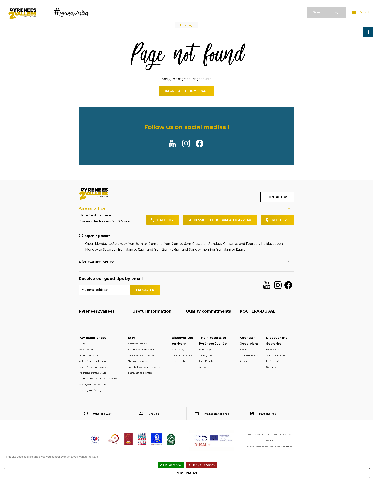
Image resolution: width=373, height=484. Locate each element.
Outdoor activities (89, 355)
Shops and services (138, 361)
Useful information (151, 311)
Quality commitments (208, 311)
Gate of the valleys (182, 355)
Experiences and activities (142, 349)
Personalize (187, 473)
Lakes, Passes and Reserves (93, 366)
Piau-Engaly (206, 361)
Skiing (82, 343)
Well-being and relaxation (93, 361)
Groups (153, 413)
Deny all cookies (203, 465)
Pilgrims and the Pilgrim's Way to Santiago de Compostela (98, 381)
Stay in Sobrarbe (275, 355)
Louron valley (179, 361)
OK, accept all (172, 465)
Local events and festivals (142, 355)
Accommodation (137, 343)
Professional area (216, 413)
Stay (131, 338)
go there (280, 220)
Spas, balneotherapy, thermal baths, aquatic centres (144, 369)
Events (243, 349)
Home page (186, 25)
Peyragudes (205, 355)
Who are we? (102, 413)
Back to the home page (186, 91)
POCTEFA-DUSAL (257, 311)
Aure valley (178, 349)
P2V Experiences (92, 338)
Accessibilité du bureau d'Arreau (220, 220)
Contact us (277, 197)
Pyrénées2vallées (97, 311)
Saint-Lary (205, 349)
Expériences (272, 349)
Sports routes (86, 349)
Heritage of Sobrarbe (272, 364)
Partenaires (267, 413)
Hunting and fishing (90, 390)
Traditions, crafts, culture (92, 372)
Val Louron (205, 366)
